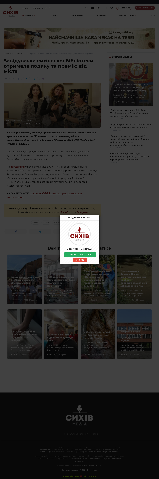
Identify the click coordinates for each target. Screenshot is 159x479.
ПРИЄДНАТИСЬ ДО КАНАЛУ (80, 254)
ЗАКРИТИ (80, 260)
